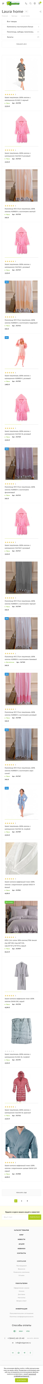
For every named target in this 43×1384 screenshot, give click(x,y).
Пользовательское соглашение (21, 1313)
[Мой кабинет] (35, 4)
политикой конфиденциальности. (25, 1375)
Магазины (21, 1298)
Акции (21, 1244)
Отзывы (21, 1275)
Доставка (21, 1294)
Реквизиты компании (21, 1272)
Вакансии (21, 1269)
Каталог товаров (21, 1230)
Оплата (21, 1291)
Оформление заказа (21, 1288)
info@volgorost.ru (23, 1343)
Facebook (18, 1352)
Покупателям (21, 1283)
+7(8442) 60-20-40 (16, 1338)
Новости (21, 1239)
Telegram (24, 1352)
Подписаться (35, 1217)
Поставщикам (21, 1266)
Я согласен (21, 1380)
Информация (21, 1309)
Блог (21, 1235)
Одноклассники (30, 1352)
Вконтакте (12, 1352)
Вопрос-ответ (21, 1301)
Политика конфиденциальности (21, 1317)
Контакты (21, 1253)
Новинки (21, 1249)
